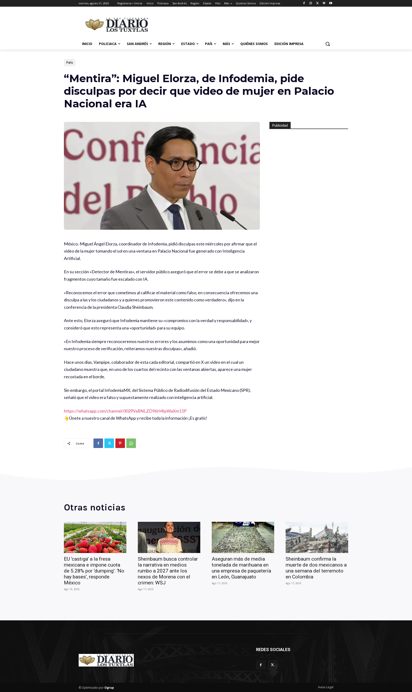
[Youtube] (330, 3)
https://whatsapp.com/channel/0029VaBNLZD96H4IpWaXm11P (125, 410)
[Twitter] (317, 3)
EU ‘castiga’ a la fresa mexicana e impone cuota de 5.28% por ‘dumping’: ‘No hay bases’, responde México (94, 571)
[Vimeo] (324, 3)
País (69, 62)
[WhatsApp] (131, 443)
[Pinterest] (120, 443)
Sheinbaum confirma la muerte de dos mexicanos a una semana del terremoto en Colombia (316, 568)
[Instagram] (311, 3)
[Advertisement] (242, 24)
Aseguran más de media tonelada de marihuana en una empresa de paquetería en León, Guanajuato (241, 568)
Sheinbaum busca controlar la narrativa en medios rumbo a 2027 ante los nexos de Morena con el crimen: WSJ (168, 571)
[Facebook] (304, 3)
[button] (327, 44)
